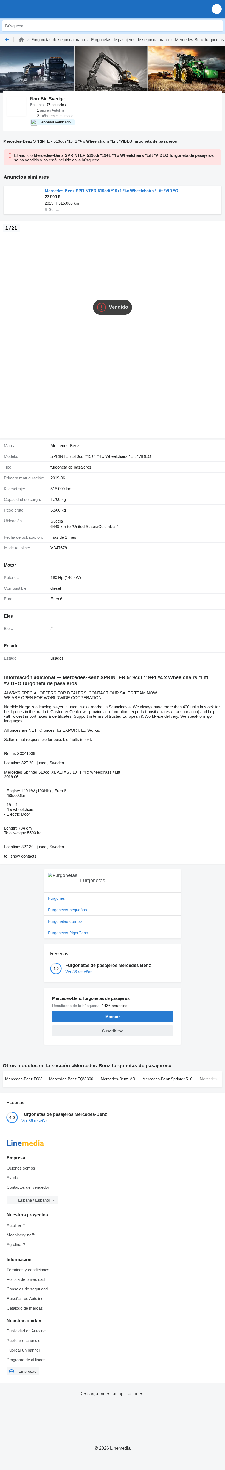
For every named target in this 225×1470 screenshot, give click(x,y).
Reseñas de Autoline (25, 1298)
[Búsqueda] (217, 25)
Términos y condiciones (28, 1269)
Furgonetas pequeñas (67, 909)
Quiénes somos (21, 1168)
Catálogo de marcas (25, 1308)
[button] (217, 9)
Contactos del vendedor (28, 1187)
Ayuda (12, 1177)
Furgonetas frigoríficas (68, 932)
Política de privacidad (26, 1279)
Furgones (56, 898)
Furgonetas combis (65, 921)
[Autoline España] (35, 9)
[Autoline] (21, 39)
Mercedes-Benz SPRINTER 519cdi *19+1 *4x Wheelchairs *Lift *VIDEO (111, 190)
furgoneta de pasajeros (70, 467)
